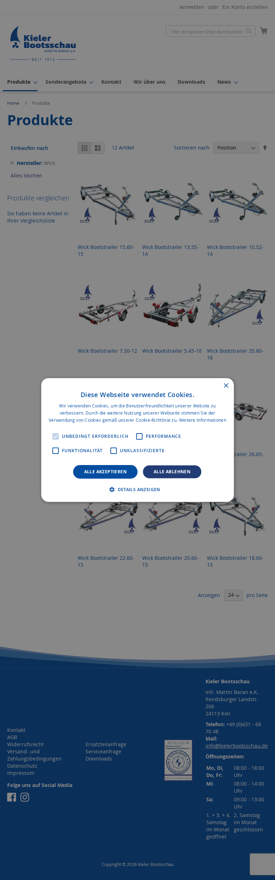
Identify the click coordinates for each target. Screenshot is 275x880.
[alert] (137, 440)
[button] (137, 489)
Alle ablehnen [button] (172, 472)
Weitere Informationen (202, 420)
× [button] (225, 385)
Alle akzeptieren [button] (105, 472)
